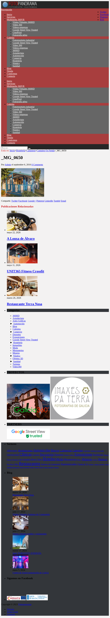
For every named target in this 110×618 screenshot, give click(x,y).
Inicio (9, 14)
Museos (16, 353)
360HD (16, 50)
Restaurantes (29, 463)
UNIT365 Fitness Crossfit (25, 271)
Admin (8, 164)
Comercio (17, 58)
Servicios (11, 17)
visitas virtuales (99, 464)
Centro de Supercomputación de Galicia (31, 572)
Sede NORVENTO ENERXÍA (27, 553)
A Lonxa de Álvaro (21, 238)
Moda (15, 348)
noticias (95, 459)
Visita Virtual (39, 467)
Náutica (16, 63)
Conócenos (12, 73)
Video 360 (17, 25)
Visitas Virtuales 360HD (24, 22)
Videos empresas (20, 27)
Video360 (17, 366)
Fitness (9, 459)
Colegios (17, 329)
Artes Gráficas (19, 321)
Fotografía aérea (20, 35)
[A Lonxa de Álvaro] (22, 230)
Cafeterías (66, 450)
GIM (20, 459)
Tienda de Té (82, 464)
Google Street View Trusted (25, 30)
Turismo (16, 364)
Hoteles (49, 458)
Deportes (17, 334)
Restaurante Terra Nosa (24, 304)
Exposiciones (19, 337)
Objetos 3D (18, 358)
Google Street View (32, 459)
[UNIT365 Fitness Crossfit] (22, 262)
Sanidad (16, 66)
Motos (79, 459)
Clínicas (25, 454)
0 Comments (37, 164)
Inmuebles (17, 345)
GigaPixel (17, 32)
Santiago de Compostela (50, 464)
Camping (77, 450)
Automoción (18, 55)
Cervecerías (13, 454)
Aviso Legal (12, 612)
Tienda (10, 71)
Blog (9, 68)
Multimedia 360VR (15, 19)
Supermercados (69, 464)
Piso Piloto (10, 464)
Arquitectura (18, 53)
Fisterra (106, 455)
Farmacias (98, 454)
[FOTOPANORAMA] (19, 7)
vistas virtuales (48, 467)
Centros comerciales (97, 451)
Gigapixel (15, 459)
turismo (91, 464)
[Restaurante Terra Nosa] (22, 295)
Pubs (16, 464)
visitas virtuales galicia (26, 467)
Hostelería (17, 61)
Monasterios (18, 350)
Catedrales (87, 451)
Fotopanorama (24, 604)
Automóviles (41, 450)
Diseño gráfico (69, 455)
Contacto (11, 76)
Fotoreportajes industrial (23, 40)
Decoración (47, 454)
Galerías (10, 37)
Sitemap (10, 609)
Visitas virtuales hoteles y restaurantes (30, 534)
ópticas (56, 467)
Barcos (55, 450)
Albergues (12, 450)
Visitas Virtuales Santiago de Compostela (31, 514)
